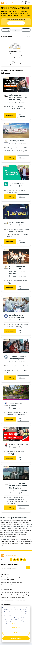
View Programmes (22, 115)
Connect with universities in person (11, 582)
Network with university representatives (13, 597)
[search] (22, 2)
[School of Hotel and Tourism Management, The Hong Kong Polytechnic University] (6, 484)
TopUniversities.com (6, 520)
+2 (21, 327)
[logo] (8, 2)
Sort (27, 36)
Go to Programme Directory (15, 23)
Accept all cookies (16, 638)
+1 (10, 283)
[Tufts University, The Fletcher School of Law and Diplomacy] (6, 96)
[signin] (25, 2)
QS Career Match (5, 539)
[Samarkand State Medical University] (6, 316)
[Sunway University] (6, 223)
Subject (15, 30)
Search (5, 30)
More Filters (25, 30)
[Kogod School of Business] (6, 404)
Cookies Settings (16, 627)
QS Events (11, 532)
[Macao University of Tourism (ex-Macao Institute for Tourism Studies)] (6, 267)
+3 (17, 192)
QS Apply (20, 532)
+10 (13, 454)
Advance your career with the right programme (15, 592)
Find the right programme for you (11, 577)
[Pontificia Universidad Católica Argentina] (6, 357)
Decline (16, 633)
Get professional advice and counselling (13, 600)
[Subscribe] (28, 567)
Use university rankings (8, 579)
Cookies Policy (16, 624)
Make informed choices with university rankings (15, 595)
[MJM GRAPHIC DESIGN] (6, 445)
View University (10, 115)
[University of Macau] (6, 141)
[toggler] (29, 2)
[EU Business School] (6, 184)
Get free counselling (7, 585)
